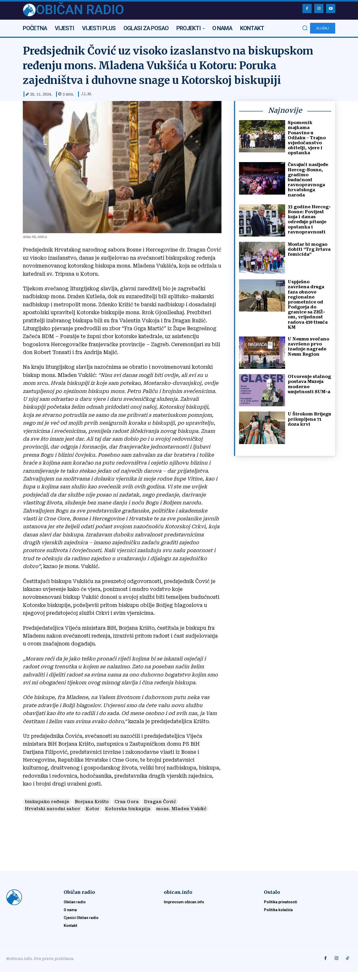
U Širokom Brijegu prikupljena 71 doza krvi (309, 419)
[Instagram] (318, 8)
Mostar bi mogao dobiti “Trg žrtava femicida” (309, 249)
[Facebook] (307, 8)
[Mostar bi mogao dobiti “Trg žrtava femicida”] (262, 258)
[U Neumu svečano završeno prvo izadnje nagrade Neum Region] (262, 353)
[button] (305, 28)
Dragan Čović (160, 801)
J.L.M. (86, 94)
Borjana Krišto (92, 801)
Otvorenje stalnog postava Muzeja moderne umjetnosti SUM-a (309, 384)
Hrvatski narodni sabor (52, 808)
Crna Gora (127, 801)
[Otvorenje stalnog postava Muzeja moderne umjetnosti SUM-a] (262, 390)
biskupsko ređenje (47, 801)
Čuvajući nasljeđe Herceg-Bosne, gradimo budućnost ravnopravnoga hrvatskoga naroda (308, 179)
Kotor (93, 808)
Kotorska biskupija (128, 808)
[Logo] (28, 897)
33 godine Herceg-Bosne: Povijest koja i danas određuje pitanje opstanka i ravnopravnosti (309, 219)
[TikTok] (347, 958)
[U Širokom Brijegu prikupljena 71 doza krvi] (262, 428)
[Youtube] (330, 8)
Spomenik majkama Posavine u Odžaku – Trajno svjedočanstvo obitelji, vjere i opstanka (307, 137)
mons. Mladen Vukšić (181, 808)
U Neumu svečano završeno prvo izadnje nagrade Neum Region (308, 347)
